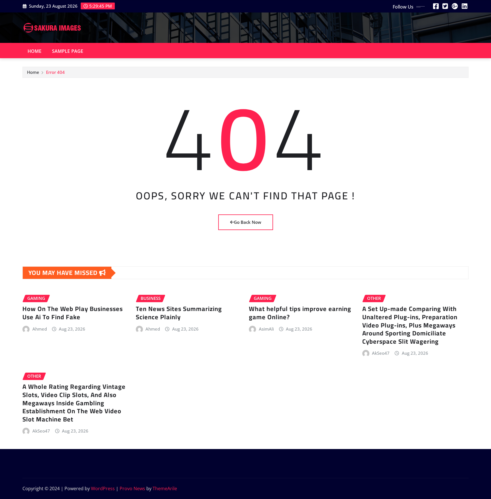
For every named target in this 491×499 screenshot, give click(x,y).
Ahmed (39, 329)
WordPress (103, 488)
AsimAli (266, 329)
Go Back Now (247, 222)
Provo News (132, 488)
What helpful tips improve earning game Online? (300, 313)
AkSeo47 (381, 353)
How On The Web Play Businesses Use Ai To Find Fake (72, 313)
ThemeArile (165, 488)
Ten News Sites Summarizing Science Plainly (179, 313)
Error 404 (55, 72)
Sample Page (68, 51)
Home (35, 51)
